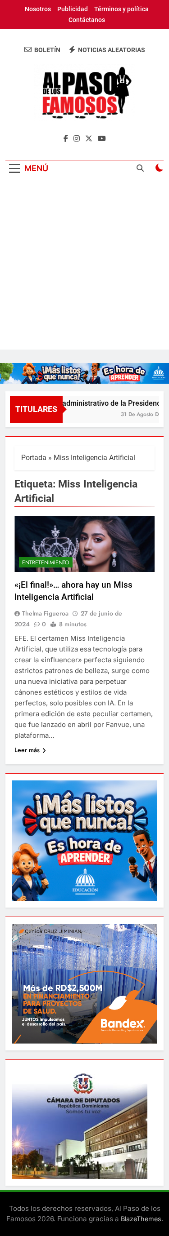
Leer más (27, 749)
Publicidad (72, 9)
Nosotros (38, 9)
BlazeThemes (141, 1219)
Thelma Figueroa (45, 613)
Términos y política (121, 9)
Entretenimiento (45, 562)
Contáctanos (87, 19)
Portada (33, 457)
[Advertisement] (84, 265)
